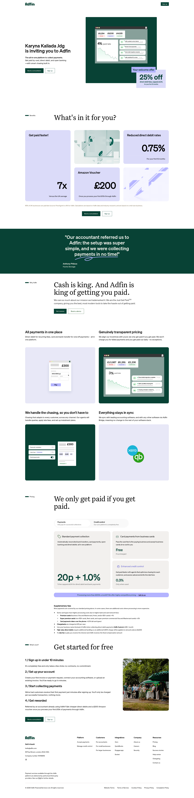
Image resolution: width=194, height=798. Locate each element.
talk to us (142, 595)
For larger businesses (103, 750)
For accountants (101, 742)
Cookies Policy (136, 788)
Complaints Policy (163, 788)
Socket (117, 754)
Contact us (156, 763)
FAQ (39, 778)
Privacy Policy (149, 788)
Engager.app (119, 750)
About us (137, 742)
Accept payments (83, 742)
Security (136, 750)
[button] (42, 4)
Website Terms (109, 788)
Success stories (158, 750)
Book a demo (76, 311)
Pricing (155, 742)
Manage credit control (84, 746)
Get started (60, 311)
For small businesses (103, 746)
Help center (157, 754)
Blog (154, 746)
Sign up (164, 4)
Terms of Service (123, 788)
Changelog (156, 758)
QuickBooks (119, 746)
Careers (136, 746)
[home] (33, 4)
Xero (116, 742)
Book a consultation (34, 70)
